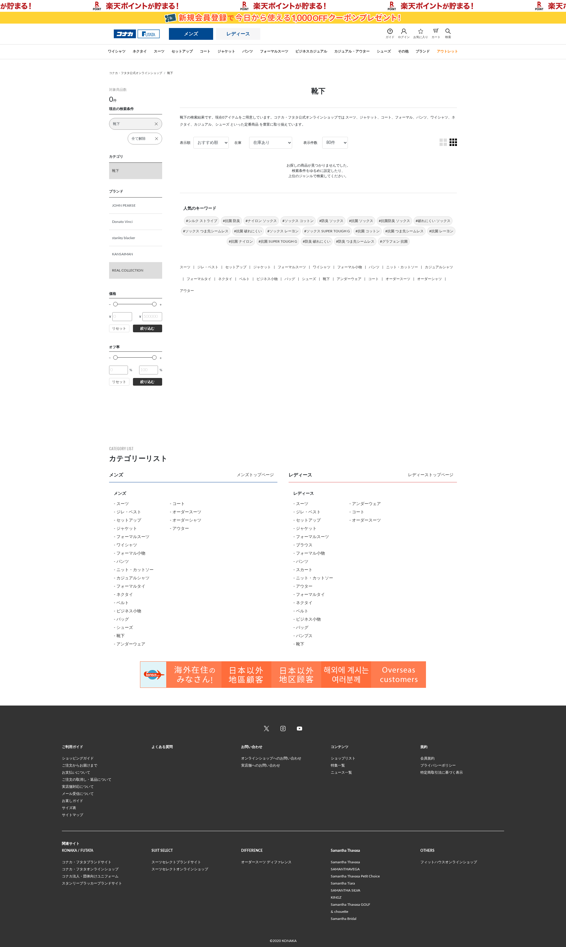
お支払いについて (76, 772)
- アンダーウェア (129, 644)
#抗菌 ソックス (361, 221)
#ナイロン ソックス (261, 221)
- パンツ (121, 562)
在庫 (237, 142)
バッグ (289, 279)
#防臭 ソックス (331, 221)
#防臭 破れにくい (316, 241)
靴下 (170, 73)
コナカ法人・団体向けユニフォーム (90, 876)
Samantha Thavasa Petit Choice (355, 876)
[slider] (115, 304)
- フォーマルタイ (129, 586)
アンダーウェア (349, 279)
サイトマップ (72, 815)
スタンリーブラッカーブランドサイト (92, 883)
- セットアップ (127, 520)
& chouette (339, 911)
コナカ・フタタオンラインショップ (90, 869)
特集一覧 (338, 765)
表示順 (185, 142)
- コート (177, 504)
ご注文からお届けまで (79, 765)
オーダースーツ (398, 279)
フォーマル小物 (349, 267)
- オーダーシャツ (185, 520)
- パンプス (302, 636)
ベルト (244, 279)
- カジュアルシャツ (131, 578)
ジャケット (262, 267)
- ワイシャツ (125, 545)
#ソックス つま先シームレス (205, 231)
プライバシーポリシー (438, 765)
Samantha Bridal (343, 918)
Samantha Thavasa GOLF (350, 904)
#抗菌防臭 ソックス (394, 221)
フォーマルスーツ (292, 267)
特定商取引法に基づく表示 (441, 772)
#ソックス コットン (298, 221)
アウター (187, 290)
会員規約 (427, 758)
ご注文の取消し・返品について (86, 779)
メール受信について (78, 793)
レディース (238, 34)
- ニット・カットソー (134, 570)
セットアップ (235, 267)
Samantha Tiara (343, 883)
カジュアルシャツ (439, 267)
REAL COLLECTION (127, 270)
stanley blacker (123, 238)
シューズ (309, 279)
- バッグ (121, 619)
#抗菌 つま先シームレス (404, 231)
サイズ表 (69, 808)
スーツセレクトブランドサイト (176, 862)
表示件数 (310, 142)
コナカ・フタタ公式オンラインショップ (135, 73)
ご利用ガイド (72, 747)
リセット (119, 328)
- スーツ (121, 504)
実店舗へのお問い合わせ (260, 765)
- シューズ (123, 628)
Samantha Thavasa (345, 862)
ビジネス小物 (267, 279)
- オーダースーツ (185, 512)
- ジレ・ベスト (127, 512)
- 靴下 (119, 636)
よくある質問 (162, 747)
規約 (423, 747)
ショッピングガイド (78, 758)
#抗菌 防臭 (231, 221)
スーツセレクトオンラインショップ (180, 869)
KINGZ (336, 897)
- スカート (302, 570)
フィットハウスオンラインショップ (448, 862)
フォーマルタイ (199, 279)
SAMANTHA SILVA (345, 890)
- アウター (179, 529)
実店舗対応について (78, 786)
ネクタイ (225, 279)
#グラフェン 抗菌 (394, 241)
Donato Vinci (122, 221)
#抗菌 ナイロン (241, 241)
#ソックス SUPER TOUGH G (327, 231)
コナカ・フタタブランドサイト (86, 862)
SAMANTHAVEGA (345, 869)
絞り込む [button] (147, 328)
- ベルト (121, 603)
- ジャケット (125, 529)
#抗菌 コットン (368, 231)
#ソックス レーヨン (283, 231)
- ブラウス (302, 545)
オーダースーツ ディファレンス (266, 862)
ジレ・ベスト (207, 267)
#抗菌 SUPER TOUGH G (278, 241)
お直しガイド (72, 801)
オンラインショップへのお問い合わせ (271, 758)
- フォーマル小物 (129, 553)
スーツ (185, 267)
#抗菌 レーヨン (441, 231)
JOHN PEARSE (124, 205)
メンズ (191, 34)
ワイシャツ (321, 267)
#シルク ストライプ (201, 221)
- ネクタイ (123, 595)
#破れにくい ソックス (433, 221)
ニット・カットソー (402, 267)
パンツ (374, 267)
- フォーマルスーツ (131, 537)
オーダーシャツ (429, 279)
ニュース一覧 (341, 772)
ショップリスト (343, 758)
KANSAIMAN (122, 254)
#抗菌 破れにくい (248, 231)
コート (373, 279)
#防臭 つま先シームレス (355, 241)
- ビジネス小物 (127, 611)
